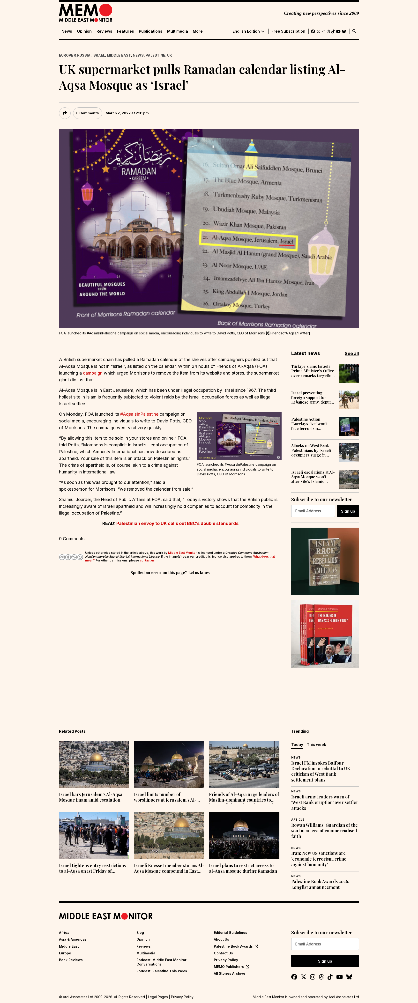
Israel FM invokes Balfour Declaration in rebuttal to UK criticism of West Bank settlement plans (320, 771)
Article (297, 819)
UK (169, 55)
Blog (140, 932)
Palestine (155, 55)
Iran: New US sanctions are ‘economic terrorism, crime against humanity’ (318, 858)
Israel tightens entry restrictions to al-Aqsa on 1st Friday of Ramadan (92, 869)
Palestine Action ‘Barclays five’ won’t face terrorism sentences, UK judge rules (309, 424)
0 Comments (87, 113)
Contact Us (223, 953)
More (198, 31)
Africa (64, 932)
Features (125, 31)
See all (352, 353)
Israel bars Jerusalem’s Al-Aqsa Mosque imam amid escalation (90, 797)
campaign (93, 373)
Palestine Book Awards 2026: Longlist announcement (320, 884)
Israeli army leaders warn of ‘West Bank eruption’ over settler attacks (324, 802)
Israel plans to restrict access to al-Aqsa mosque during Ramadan (243, 868)
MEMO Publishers (229, 967)
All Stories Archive (229, 973)
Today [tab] (297, 744)
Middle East (119, 55)
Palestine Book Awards (233, 946)
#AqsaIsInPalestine (139, 414)
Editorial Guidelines (230, 932)
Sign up (348, 511)
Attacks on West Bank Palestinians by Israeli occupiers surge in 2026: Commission (311, 450)
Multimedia (177, 31)
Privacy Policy (226, 960)
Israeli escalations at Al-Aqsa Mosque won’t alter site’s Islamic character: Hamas (313, 477)
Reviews (104, 31)
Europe (65, 953)
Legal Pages (158, 997)
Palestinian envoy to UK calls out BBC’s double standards (177, 523)
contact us (147, 560)
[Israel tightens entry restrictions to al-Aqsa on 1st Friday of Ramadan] (94, 835)
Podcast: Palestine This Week (161, 971)
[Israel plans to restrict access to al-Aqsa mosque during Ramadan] (244, 835)
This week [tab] (316, 744)
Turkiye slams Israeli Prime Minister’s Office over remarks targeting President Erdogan (312, 371)
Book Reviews (71, 960)
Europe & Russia (74, 55)
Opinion (84, 31)
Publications (150, 31)
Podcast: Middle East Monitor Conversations (161, 962)
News (66, 31)
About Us (221, 939)
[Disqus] (170, 642)
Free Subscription (288, 31)
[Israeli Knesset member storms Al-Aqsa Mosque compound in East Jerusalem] (169, 835)
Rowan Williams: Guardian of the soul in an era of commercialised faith (324, 830)
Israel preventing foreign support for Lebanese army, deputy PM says (312, 398)
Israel (98, 55)
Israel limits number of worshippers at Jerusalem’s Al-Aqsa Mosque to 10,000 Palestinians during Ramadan (165, 798)
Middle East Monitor (182, 552)
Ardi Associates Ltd (344, 997)
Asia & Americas (73, 939)
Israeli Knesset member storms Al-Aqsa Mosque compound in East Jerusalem (169, 869)
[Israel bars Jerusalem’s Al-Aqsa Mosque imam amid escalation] (94, 764)
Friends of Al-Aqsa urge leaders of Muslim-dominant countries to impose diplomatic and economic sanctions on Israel (244, 798)
